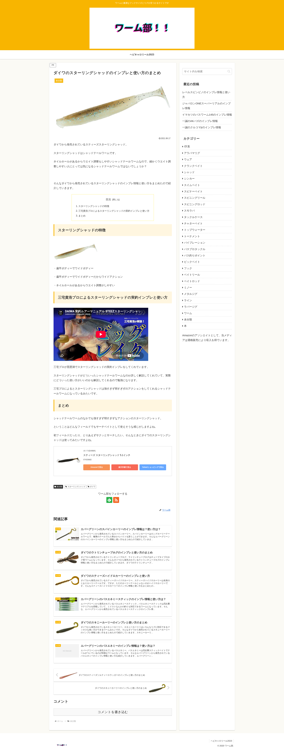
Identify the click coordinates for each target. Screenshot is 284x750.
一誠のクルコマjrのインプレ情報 (201, 127)
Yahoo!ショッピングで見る (153, 467)
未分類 (59, 487)
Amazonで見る (97, 467)
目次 (108, 199)
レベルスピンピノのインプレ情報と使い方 (206, 94)
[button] (228, 71)
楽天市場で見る (124, 467)
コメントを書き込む (113, 712)
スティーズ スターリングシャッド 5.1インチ (106, 455)
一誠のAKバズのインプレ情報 (200, 121)
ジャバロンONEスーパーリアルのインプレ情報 (206, 106)
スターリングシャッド (76, 487)
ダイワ (92, 487)
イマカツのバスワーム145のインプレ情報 (207, 114)
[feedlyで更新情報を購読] (109, 500)
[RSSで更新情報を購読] (116, 500)
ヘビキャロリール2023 (221, 741)
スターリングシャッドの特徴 (93, 206)
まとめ (81, 215)
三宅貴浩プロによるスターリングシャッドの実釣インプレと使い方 (113, 210)
